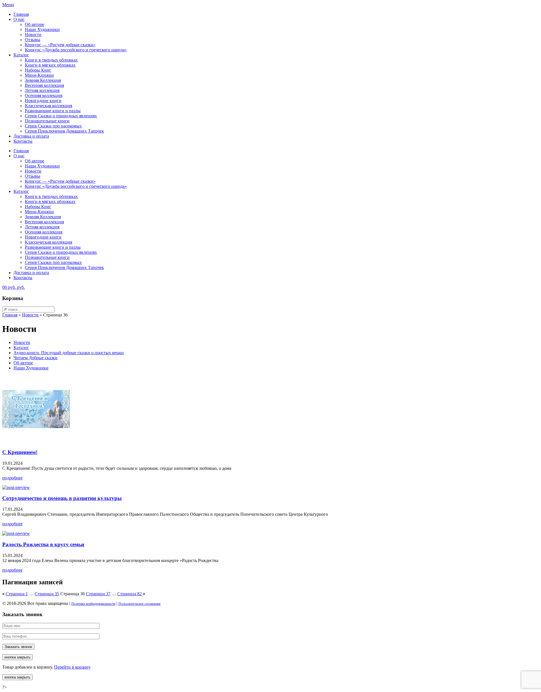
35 (47, 593)
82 (129, 593)
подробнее (12, 477)
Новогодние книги (43, 100)
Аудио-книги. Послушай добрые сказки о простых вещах (69, 352)
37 (98, 593)
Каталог (21, 54)
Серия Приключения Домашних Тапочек (64, 131)
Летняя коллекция (42, 90)
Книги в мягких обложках (50, 65)
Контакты (23, 141)
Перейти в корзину (72, 667)
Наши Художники (42, 29)
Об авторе (34, 24)
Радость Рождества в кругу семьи (43, 544)
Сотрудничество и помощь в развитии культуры (62, 498)
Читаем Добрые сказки (35, 357)
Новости (33, 34)
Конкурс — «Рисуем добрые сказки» (60, 44)
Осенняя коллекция (43, 95)
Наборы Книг (38, 70)
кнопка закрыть (17, 657)
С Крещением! (19, 452)
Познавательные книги (47, 120)
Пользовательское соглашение (139, 604)
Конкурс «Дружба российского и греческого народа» (76, 49)
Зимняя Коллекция (43, 80)
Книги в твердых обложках (51, 60)
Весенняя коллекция (44, 85)
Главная (21, 14)
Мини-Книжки (39, 75)
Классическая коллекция (48, 105)
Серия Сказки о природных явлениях (61, 115)
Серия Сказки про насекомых (53, 126)
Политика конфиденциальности (93, 604)
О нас (19, 19)
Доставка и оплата (31, 136)
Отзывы (32, 39)
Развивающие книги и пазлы (53, 110)
